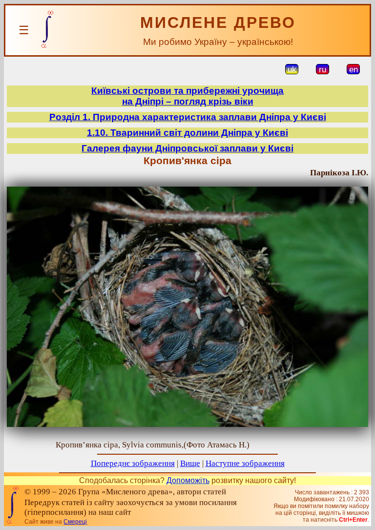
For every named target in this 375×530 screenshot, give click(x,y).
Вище (190, 463)
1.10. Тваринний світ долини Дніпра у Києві (187, 132)
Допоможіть (188, 480)
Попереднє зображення (133, 463)
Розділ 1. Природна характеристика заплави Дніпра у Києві (187, 117)
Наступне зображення (245, 463)
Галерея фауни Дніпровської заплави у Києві (187, 148)
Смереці (75, 521)
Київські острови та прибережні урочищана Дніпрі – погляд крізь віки (187, 95)
